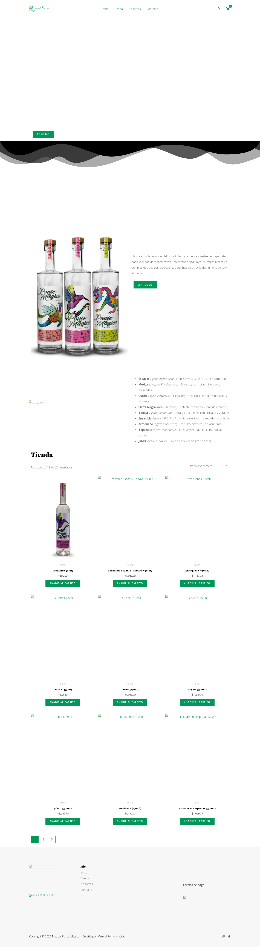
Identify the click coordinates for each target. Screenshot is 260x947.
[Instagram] (224, 936)
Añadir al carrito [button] (63, 583)
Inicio (105, 9)
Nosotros (134, 9)
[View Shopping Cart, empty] (227, 9)
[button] (219, 9)
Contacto (152, 9)
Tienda (118, 9)
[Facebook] (229, 936)
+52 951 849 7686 (43, 895)
